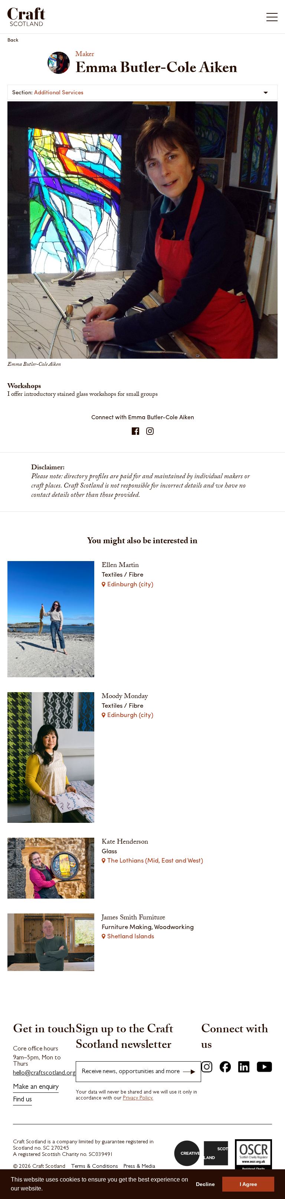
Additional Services (58, 92)
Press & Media (139, 1167)
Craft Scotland (73, 16)
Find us (22, 1100)
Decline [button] (205, 1184)
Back (13, 39)
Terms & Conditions (94, 1167)
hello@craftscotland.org (44, 1073)
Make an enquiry (36, 1087)
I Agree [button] (248, 1184)
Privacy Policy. (138, 1098)
